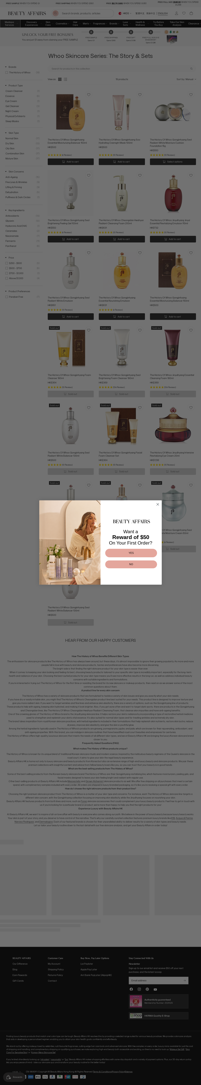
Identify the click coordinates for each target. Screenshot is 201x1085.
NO (131, 564)
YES (131, 553)
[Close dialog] (157, 504)
